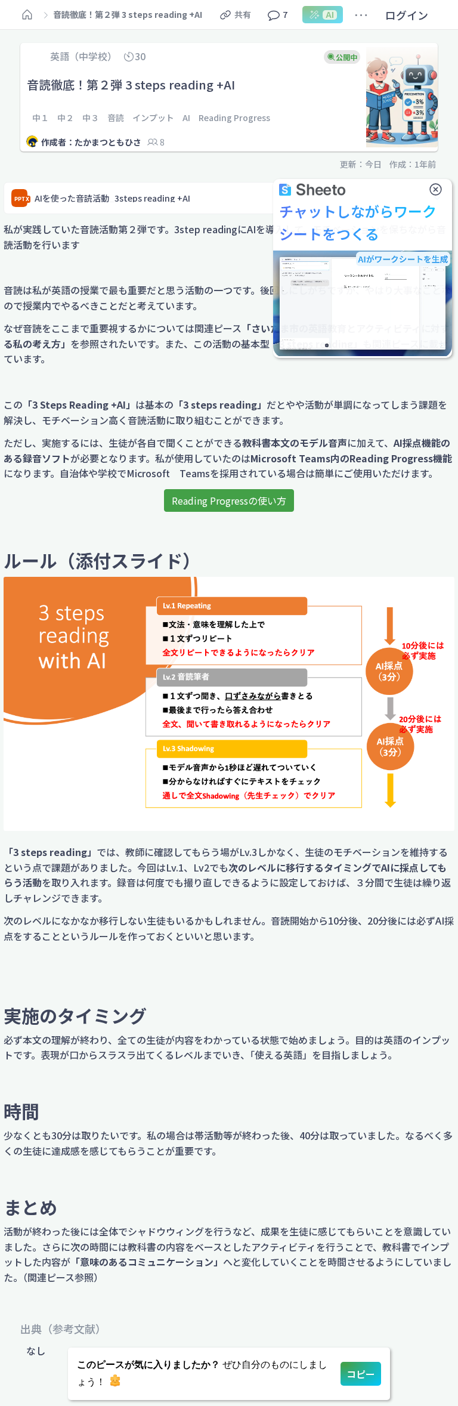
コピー (360, 1374)
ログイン (406, 15)
